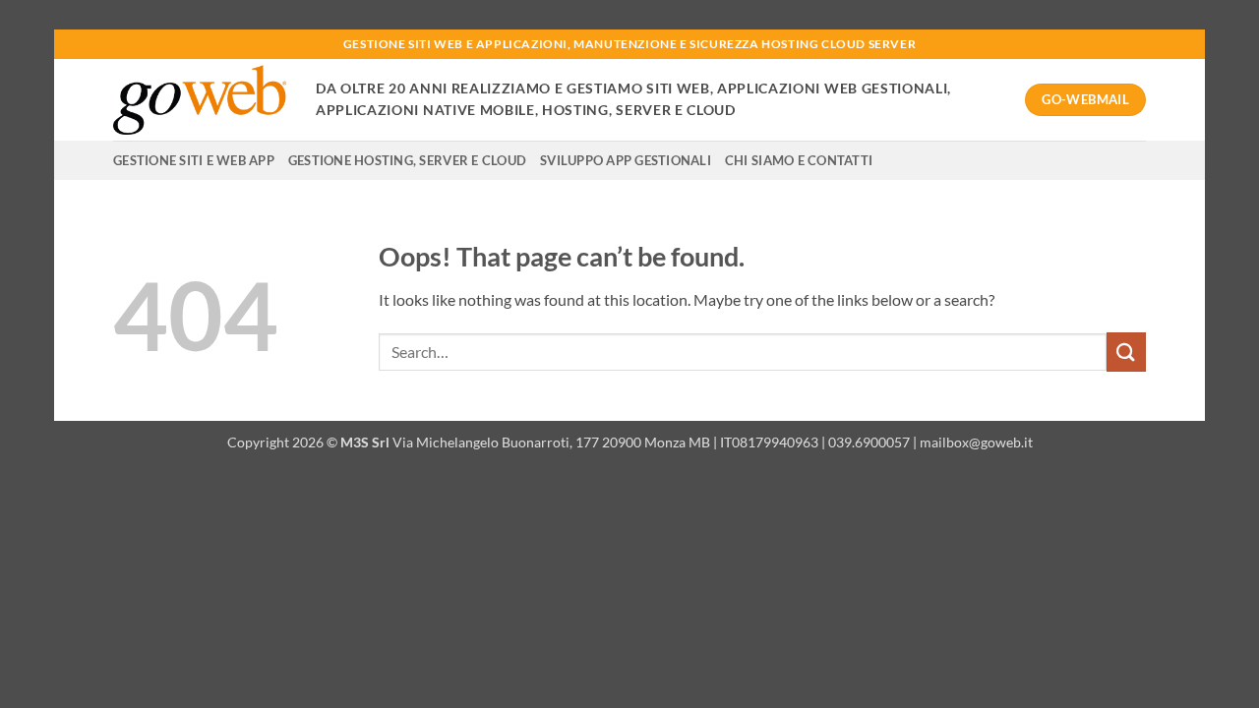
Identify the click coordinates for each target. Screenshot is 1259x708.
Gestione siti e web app (193, 160)
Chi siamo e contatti (798, 160)
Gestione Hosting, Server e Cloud (407, 160)
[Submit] (1126, 351)
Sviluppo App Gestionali (625, 160)
